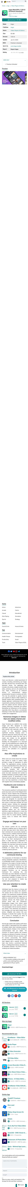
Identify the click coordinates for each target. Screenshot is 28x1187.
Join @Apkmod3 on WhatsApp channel (15, 989)
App (8, 6)
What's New (6, 953)
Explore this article (8, 676)
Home (3, 6)
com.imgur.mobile (16, 46)
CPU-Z (16, 984)
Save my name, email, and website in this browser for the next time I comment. (13, 1180)
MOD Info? (6, 60)
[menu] (2, 2)
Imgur (15, 16)
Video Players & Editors (17, 6)
